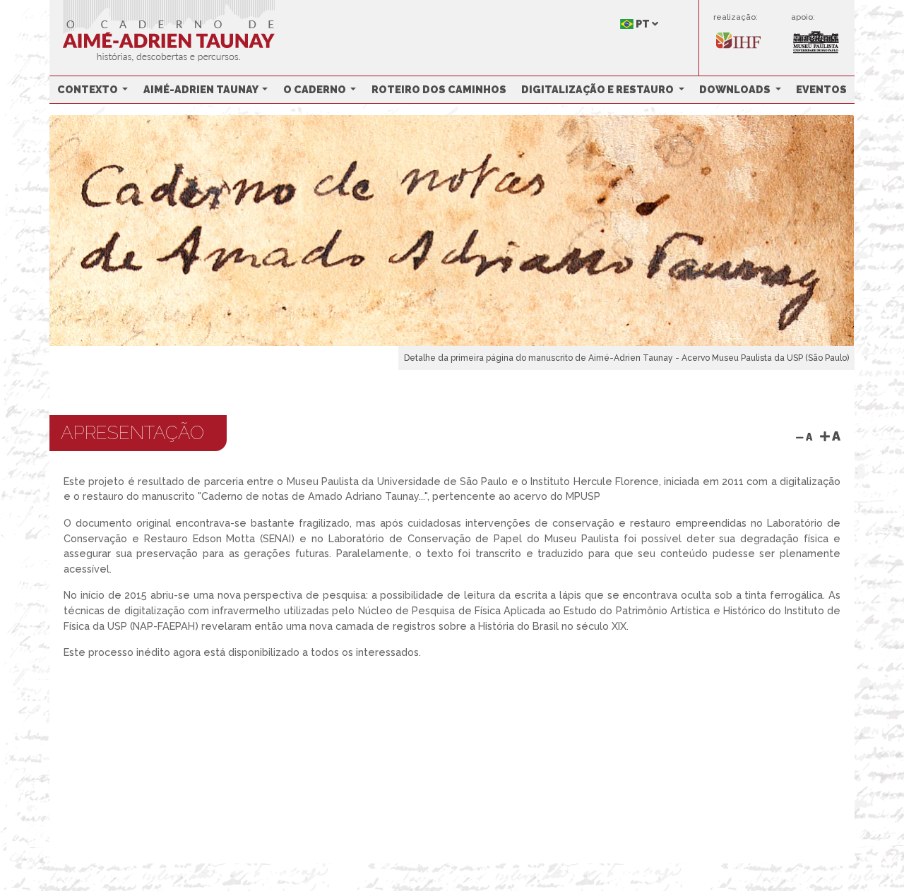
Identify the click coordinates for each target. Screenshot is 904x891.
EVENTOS (821, 89)
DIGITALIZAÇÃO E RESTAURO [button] (598, 89)
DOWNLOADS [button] (736, 89)
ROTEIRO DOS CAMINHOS (438, 89)
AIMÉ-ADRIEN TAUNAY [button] (201, 89)
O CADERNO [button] (315, 89)
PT (643, 24)
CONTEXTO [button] (88, 89)
